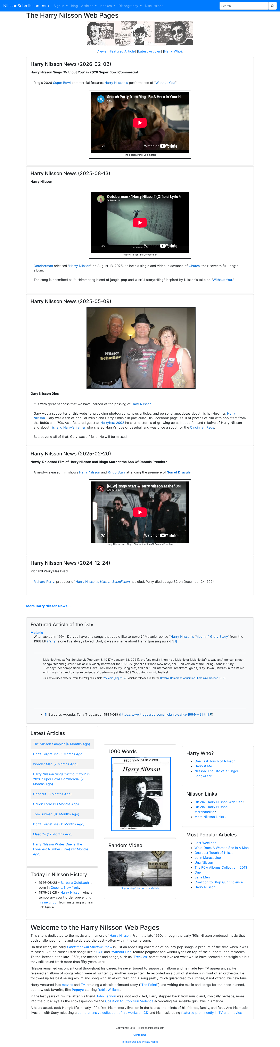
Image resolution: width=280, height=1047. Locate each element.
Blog (74, 6)
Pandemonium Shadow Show (89, 947)
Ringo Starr (116, 472)
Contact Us (140, 1034)
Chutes (194, 266)
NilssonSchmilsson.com (26, 5)
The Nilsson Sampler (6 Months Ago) (61, 744)
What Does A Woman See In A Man (222, 848)
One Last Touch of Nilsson (215, 761)
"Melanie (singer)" (113, 678)
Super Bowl (62, 83)
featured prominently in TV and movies (211, 1013)
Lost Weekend (205, 843)
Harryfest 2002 (112, 423)
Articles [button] (87, 6)
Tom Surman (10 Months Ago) (56, 814)
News (102, 51)
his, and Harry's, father (67, 427)
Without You (165, 83)
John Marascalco (208, 857)
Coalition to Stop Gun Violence (219, 882)
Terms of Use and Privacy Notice (140, 1041)
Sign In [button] (59, 6)
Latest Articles (149, 51)
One (198, 872)
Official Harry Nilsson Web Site (218, 802)
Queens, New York (65, 887)
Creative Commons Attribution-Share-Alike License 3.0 (191, 678)
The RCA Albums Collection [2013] (221, 867)
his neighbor (48, 902)
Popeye (78, 990)
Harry (51, 641)
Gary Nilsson (141, 404)
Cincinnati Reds (202, 427)
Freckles (140, 957)
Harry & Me (203, 766)
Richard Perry (44, 581)
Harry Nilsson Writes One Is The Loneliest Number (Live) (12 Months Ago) (60, 849)
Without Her (121, 952)
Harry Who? (173, 51)
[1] (175, 641)
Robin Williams (109, 990)
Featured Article (122, 51)
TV (83, 985)
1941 (98, 952)
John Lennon (106, 996)
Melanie (37, 633)
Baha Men (202, 877)
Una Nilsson (204, 862)
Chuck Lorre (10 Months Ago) (56, 804)
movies (67, 985)
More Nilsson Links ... (211, 817)
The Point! (149, 985)
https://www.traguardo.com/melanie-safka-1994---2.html (164, 714)
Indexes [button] (106, 6)
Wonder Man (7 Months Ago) (55, 764)
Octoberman (43, 266)
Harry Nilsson (79, 266)
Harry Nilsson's (116, 83)
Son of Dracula (178, 472)
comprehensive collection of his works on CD (113, 1013)
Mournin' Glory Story (212, 636)
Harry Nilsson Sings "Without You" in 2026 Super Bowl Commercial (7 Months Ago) (61, 779)
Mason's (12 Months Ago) (53, 834)
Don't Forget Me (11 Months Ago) (58, 824)
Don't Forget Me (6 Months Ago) (58, 754)
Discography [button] (128, 6)
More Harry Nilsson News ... (48, 606)
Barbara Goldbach (75, 882)
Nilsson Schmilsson (115, 581)
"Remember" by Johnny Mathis (140, 888)
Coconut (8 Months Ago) (52, 794)
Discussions (154, 6)
